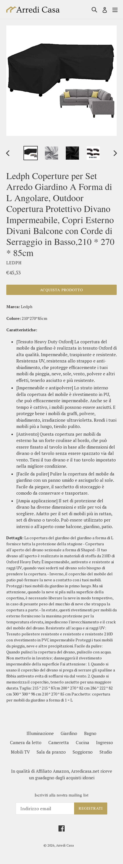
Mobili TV (20, 752)
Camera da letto (25, 742)
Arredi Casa (65, 845)
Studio (106, 752)
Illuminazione (40, 733)
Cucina (82, 742)
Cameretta (58, 742)
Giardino (69, 733)
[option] (30, 153)
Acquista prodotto (61, 289)
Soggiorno (83, 752)
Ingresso (104, 742)
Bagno (90, 733)
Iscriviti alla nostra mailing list (61, 794)
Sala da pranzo (51, 752)
